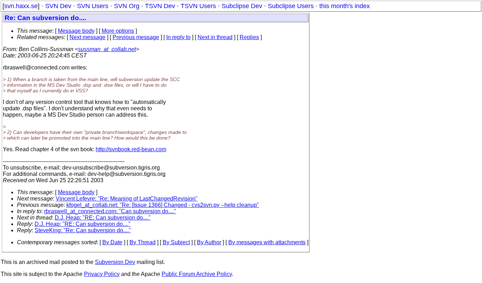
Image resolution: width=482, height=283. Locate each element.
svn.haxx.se (21, 6)
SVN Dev (58, 6)
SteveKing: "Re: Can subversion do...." (83, 230)
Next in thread (215, 37)
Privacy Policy (102, 274)
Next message (88, 37)
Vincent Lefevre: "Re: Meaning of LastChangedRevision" (127, 199)
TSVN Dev (160, 6)
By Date (112, 242)
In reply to (178, 37)
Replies (249, 37)
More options (118, 31)
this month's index (344, 6)
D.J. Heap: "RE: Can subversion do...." (103, 218)
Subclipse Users (291, 6)
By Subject (176, 242)
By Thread (142, 242)
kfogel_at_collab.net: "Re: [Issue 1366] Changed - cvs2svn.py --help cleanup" (162, 205)
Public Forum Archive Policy (197, 274)
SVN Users (92, 6)
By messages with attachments (267, 242)
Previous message (136, 37)
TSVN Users (198, 6)
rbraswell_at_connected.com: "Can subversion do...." (110, 211)
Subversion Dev (115, 262)
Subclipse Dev (242, 6)
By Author (209, 242)
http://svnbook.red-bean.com (131, 149)
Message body (76, 31)
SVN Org (126, 6)
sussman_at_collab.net (107, 49)
